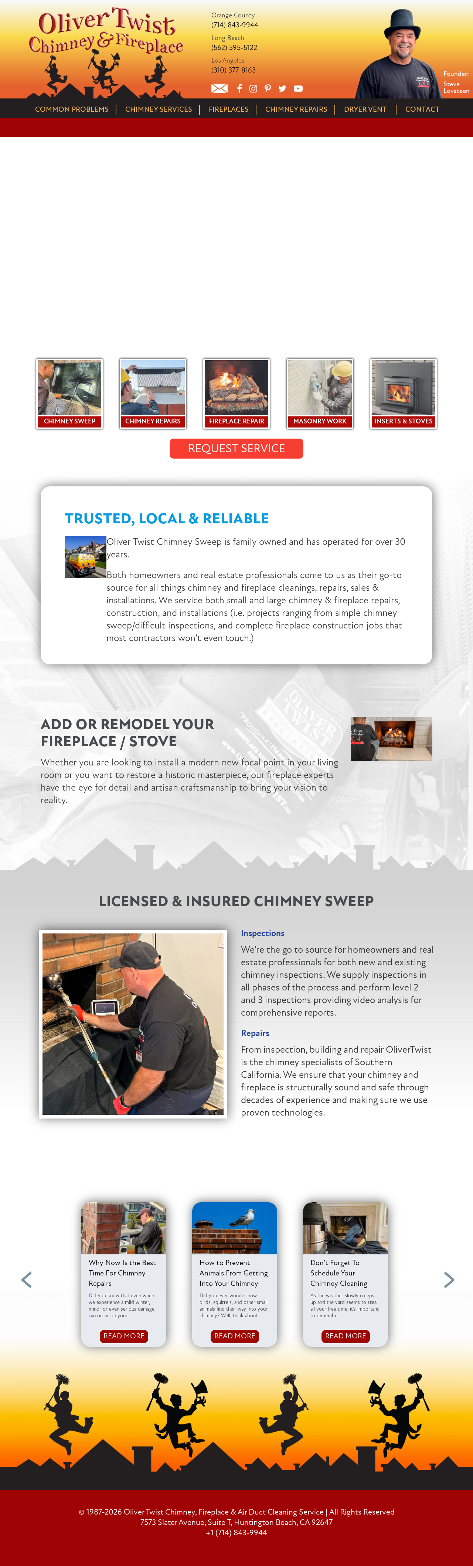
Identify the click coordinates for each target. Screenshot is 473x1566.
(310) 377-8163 (233, 70)
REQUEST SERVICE (236, 449)
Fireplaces (229, 110)
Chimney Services (158, 110)
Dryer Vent (365, 110)
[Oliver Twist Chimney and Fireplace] (106, 9)
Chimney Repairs (296, 110)
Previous (25, 1275)
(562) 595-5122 (234, 48)
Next (448, 1275)
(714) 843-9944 (234, 25)
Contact (422, 110)
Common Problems (72, 110)
